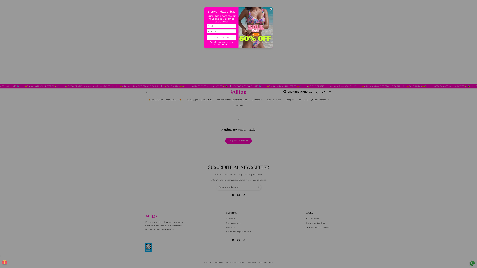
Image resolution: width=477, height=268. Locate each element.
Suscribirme (221, 37)
